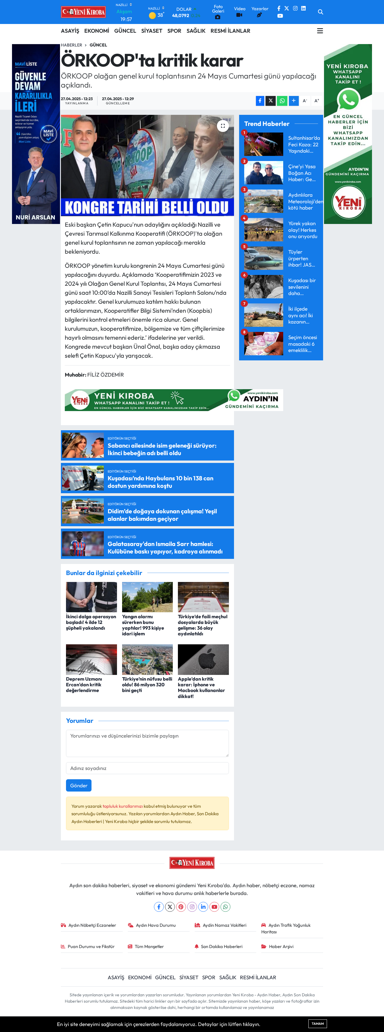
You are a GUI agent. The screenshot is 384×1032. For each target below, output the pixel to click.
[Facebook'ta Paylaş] (260, 101)
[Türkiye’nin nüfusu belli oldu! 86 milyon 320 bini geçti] (147, 659)
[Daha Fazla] (294, 101)
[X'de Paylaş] (271, 101)
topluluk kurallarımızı (123, 806)
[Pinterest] (181, 907)
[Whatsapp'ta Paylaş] (282, 101)
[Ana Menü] (320, 30)
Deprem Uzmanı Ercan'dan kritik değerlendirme (84, 684)
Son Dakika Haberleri (221, 946)
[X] (170, 907)
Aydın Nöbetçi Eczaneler (92, 925)
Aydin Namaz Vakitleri (224, 925)
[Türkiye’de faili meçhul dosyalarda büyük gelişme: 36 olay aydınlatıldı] (203, 596)
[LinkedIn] (203, 907)
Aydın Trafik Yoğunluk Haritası (285, 928)
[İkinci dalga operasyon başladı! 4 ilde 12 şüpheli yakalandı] (91, 596)
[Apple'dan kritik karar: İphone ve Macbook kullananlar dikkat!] (203, 659)
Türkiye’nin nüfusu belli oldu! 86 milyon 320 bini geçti (147, 684)
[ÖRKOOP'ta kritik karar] (147, 165)
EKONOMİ (96, 30)
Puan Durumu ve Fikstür (91, 946)
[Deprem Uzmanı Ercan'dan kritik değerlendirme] (91, 659)
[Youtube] (214, 907)
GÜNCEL (125, 30)
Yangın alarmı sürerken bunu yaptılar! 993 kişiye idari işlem (143, 625)
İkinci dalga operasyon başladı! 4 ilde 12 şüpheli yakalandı (91, 622)
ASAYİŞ (70, 30)
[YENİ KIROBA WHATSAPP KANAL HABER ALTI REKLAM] (174, 399)
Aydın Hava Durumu (156, 925)
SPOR (174, 30)
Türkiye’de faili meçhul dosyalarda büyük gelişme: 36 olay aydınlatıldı (202, 625)
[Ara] (320, 12)
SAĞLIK (196, 30)
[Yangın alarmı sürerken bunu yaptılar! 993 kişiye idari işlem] (147, 596)
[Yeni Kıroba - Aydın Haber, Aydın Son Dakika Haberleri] (83, 11)
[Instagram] (192, 907)
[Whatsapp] (225, 907)
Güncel (98, 45)
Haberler (71, 45)
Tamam (318, 1024)
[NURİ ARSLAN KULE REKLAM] (36, 133)
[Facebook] (159, 907)
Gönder (79, 785)
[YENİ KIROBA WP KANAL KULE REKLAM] (348, 133)
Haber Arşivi (281, 946)
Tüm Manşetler (149, 946)
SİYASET (151, 30)
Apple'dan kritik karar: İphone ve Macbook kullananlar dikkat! (201, 687)
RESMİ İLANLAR (230, 30)
